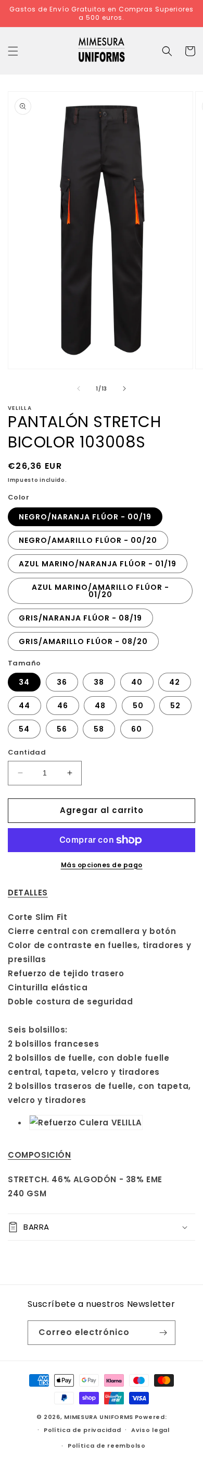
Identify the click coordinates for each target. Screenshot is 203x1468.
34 (24, 682)
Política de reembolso (107, 1445)
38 (99, 682)
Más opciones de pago (102, 864)
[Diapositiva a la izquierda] (78, 388)
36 (62, 682)
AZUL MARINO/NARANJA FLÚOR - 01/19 (97, 564)
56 (62, 729)
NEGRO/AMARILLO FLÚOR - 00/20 (88, 540)
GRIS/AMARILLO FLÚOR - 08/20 (83, 641)
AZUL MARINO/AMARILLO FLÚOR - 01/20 (100, 591)
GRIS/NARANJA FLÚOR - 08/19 (80, 618)
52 (175, 705)
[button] (13, 51)
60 (136, 729)
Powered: (151, 1417)
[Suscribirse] (163, 1332)
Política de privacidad (82, 1430)
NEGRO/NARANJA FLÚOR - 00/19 (85, 517)
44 (24, 705)
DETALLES (28, 892)
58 (99, 729)
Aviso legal (150, 1430)
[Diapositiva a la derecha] (124, 388)
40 (137, 682)
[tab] (101, 892)
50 (138, 705)
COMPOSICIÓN (39, 1154)
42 (174, 682)
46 (62, 705)
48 (100, 705)
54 (24, 729)
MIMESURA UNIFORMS (98, 1417)
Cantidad (27, 752)
